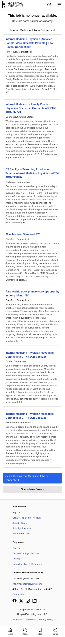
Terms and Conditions (23, 619)
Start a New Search (32, 489)
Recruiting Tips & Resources (27, 564)
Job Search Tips (21, 533)
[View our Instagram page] (28, 601)
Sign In (16, 512)
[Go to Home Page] (12, 4)
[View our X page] (21, 601)
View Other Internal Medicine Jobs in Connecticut (26, 478)
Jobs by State (19, 523)
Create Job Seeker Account (26, 517)
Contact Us (18, 594)
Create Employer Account (25, 553)
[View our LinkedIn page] (34, 601)
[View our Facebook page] (14, 601)
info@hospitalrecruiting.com (27, 583)
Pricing (16, 558)
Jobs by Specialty (21, 528)
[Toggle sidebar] (59, 4)
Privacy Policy (45, 619)
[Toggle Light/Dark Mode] (49, 4)
